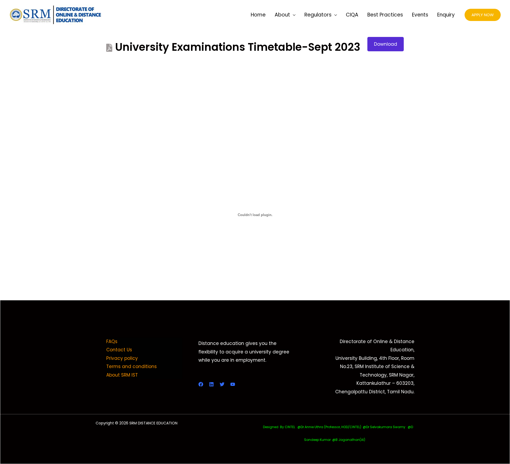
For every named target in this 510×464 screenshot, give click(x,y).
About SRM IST (122, 375)
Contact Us (119, 350)
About (282, 14)
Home (258, 14)
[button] (483, 15)
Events (420, 14)
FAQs (111, 341)
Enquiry (446, 14)
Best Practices (385, 14)
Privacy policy (122, 358)
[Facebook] (200, 384)
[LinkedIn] (211, 384)
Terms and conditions (131, 366)
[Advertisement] (255, 95)
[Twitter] (222, 384)
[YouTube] (232, 384)
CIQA (352, 14)
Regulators (318, 14)
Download (385, 44)
